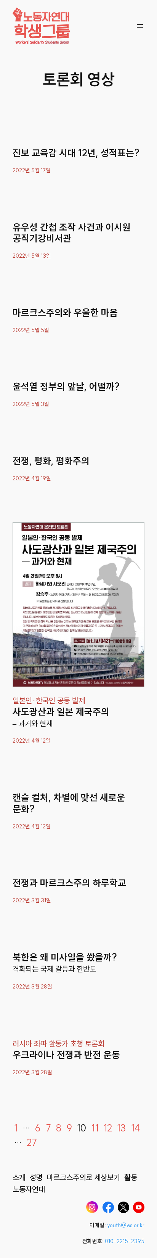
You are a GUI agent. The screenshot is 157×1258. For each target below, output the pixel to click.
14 (135, 1128)
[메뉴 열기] (139, 25)
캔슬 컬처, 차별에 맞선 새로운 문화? (69, 803)
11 (95, 1128)
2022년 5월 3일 (31, 404)
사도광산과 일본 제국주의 (61, 711)
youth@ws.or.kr (125, 1225)
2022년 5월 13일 (32, 255)
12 (108, 1128)
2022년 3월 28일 (32, 986)
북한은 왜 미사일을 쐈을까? (65, 957)
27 (32, 1142)
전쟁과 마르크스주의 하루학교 (69, 883)
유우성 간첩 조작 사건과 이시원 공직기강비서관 (72, 233)
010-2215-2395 (124, 1241)
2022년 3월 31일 (32, 900)
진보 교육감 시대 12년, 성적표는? (76, 153)
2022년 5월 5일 (31, 330)
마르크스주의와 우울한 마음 (65, 312)
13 (121, 1128)
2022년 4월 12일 (32, 740)
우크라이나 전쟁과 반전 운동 (66, 1055)
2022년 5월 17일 (32, 170)
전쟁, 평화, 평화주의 (51, 461)
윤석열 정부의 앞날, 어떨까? (66, 386)
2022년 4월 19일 (32, 478)
